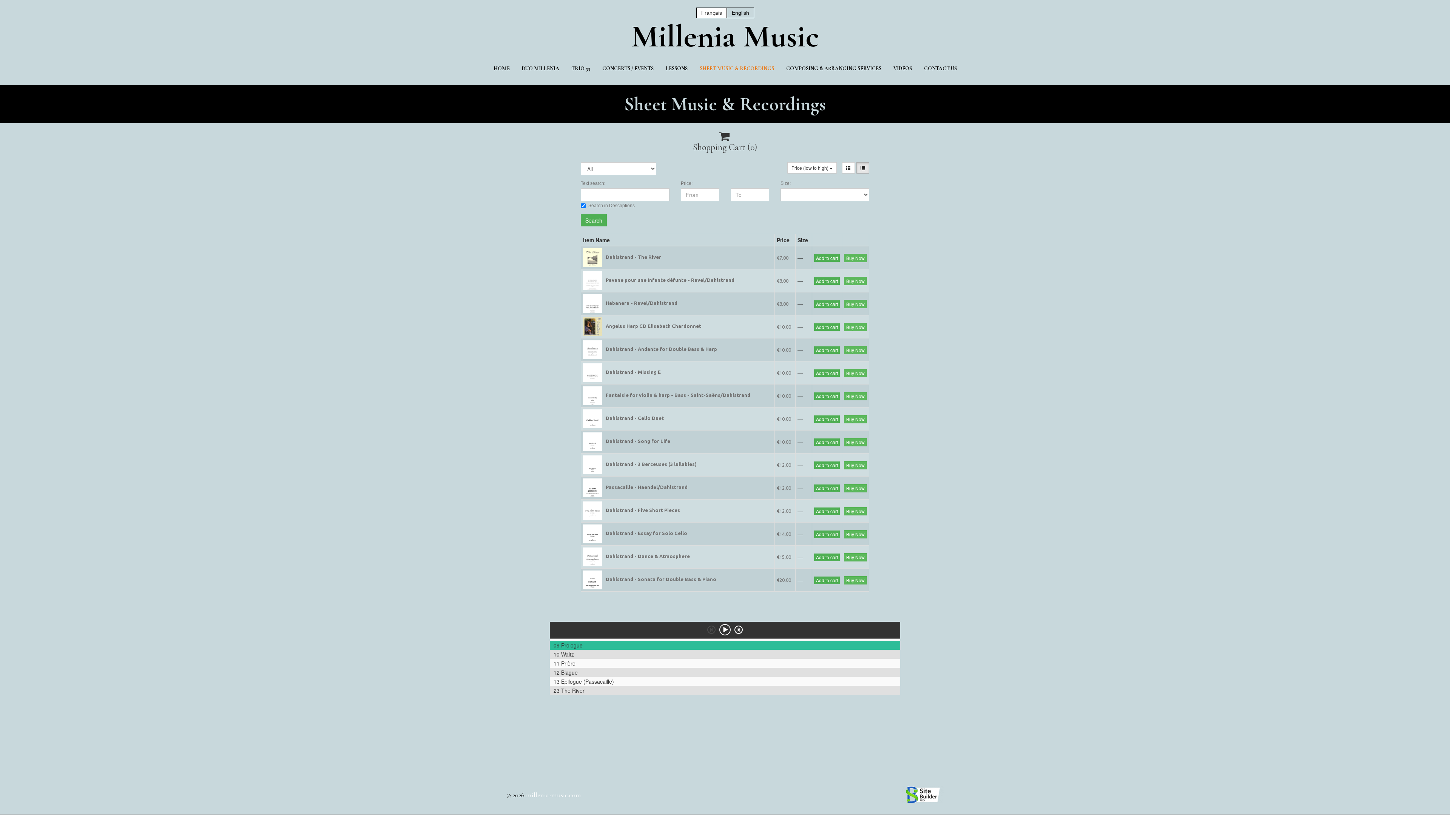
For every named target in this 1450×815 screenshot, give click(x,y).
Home (502, 68)
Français (711, 13)
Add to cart (827, 258)
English (740, 13)
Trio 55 (580, 68)
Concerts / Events (628, 68)
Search (593, 220)
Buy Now (855, 258)
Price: (687, 183)
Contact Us (940, 68)
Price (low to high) (810, 168)
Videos (902, 68)
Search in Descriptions (611, 205)
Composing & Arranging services (833, 68)
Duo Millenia (540, 68)
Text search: (593, 183)
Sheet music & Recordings (737, 68)
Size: (786, 183)
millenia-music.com (553, 795)
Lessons (677, 68)
